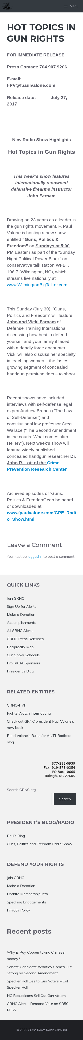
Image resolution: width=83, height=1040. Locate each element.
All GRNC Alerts (20, 630)
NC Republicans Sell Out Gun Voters (36, 995)
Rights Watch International (29, 713)
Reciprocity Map (20, 647)
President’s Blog (20, 671)
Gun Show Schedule (23, 655)
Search (65, 799)
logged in (35, 556)
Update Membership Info (27, 893)
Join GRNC (15, 598)
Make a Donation (21, 614)
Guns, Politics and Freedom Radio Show (39, 843)
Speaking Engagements (26, 902)
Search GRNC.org (21, 789)
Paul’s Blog (16, 835)
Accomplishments (21, 622)
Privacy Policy (18, 910)
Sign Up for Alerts (21, 606)
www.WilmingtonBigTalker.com (37, 284)
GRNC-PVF (16, 705)
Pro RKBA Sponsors (23, 663)
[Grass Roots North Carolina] (7, 6)
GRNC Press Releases (25, 639)
